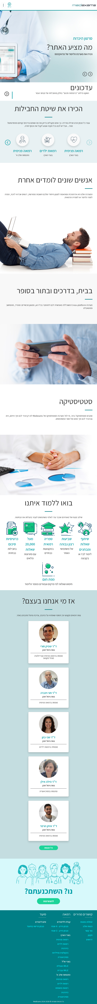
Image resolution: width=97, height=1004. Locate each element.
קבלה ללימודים (63, 921)
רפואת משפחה (61, 988)
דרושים (89, 939)
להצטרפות (48, 901)
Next (85, 74)
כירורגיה (64, 948)
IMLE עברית (62, 970)
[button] (7, 93)
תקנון (90, 935)
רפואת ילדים (62, 943)
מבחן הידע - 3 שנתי (59, 930)
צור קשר (88, 930)
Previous (90, 74)
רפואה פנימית (62, 939)
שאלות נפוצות (86, 921)
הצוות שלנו (87, 926)
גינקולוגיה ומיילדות (60, 952)
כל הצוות (48, 847)
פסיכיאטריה (63, 957)
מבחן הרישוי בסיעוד (35, 926)
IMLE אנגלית (62, 965)
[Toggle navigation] (3, 5)
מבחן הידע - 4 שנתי (59, 926)
